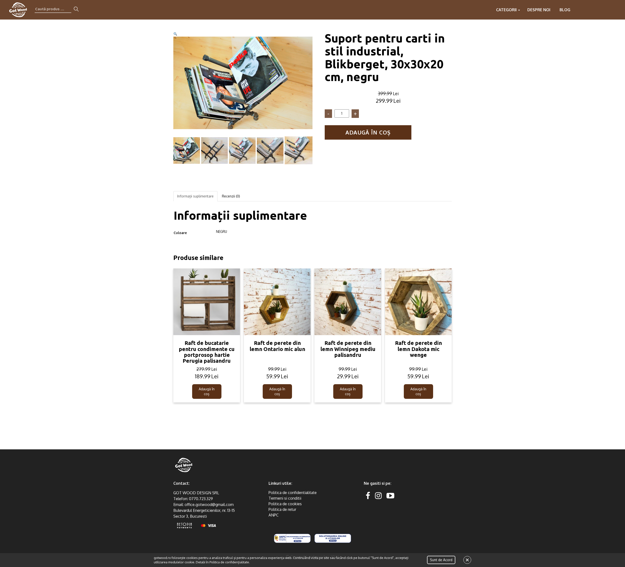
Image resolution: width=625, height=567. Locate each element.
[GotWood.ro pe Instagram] (378, 495)
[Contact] (588, 10)
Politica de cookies (285, 503)
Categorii (507, 9)
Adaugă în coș (368, 132)
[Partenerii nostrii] (598, 10)
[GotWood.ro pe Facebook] (368, 495)
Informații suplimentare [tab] (195, 196)
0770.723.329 (201, 498)
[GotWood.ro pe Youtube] (390, 495)
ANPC (274, 515)
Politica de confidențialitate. (229, 562)
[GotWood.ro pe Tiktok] (398, 495)
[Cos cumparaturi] (617, 10)
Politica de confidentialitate (293, 492)
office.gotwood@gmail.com (209, 504)
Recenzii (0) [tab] (231, 196)
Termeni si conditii (285, 498)
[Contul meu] (607, 10)
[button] (175, 34)
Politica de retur (282, 509)
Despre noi (538, 9)
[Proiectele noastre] (578, 10)
